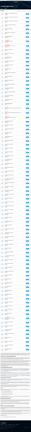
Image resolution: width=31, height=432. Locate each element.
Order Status (2, 424)
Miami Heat (19, 370)
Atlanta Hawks (14, 372)
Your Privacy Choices (4, 428)
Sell (17, 424)
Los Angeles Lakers (19, 375)
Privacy (11, 427)
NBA (26, 353)
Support (6, 424)
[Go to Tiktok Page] (26, 427)
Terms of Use (8, 427)
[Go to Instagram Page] (24, 427)
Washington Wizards (24, 372)
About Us (13, 424)
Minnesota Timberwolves (8, 375)
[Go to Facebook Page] (28, 427)
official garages (19, 389)
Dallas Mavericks (14, 375)
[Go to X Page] (29, 427)
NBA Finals (20, 359)
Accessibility (2, 427)
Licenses (5, 427)
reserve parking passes (12, 396)
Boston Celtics (2, 370)
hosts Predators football (25, 379)
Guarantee (9, 424)
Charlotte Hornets (18, 372)
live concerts (5, 380)
